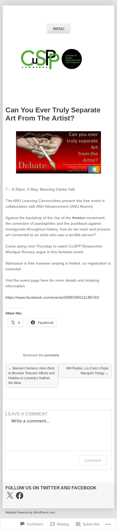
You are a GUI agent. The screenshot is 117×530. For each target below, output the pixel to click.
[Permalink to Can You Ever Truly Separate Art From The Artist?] (58, 173)
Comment (92, 460)
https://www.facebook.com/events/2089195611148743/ (52, 297)
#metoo (78, 218)
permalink (51, 355)
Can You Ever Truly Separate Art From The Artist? (52, 114)
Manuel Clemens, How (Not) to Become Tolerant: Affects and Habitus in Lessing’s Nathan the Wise (31, 375)
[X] (9, 495)
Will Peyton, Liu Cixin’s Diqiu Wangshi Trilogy (87, 370)
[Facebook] (19, 495)
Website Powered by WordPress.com (30, 512)
